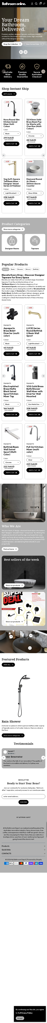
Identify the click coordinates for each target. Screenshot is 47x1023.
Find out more (9, 549)
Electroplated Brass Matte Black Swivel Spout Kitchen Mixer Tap (11, 391)
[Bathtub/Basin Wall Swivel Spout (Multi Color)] (12, 433)
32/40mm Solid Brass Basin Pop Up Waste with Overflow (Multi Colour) (34, 124)
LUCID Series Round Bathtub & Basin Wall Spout (34, 332)
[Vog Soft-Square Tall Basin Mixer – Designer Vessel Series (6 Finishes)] (12, 168)
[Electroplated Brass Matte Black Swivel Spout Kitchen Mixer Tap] (12, 372)
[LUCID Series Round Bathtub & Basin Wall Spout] (34, 314)
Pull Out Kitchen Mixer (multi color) (34, 449)
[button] (25, 52)
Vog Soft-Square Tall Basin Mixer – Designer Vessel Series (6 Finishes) (12, 182)
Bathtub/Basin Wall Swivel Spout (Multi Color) (11, 451)
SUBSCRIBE (23, 802)
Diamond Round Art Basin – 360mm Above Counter (34, 182)
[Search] (36, 4)
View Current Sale (32, 44)
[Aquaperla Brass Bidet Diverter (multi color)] (12, 314)
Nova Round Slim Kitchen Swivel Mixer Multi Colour (12, 123)
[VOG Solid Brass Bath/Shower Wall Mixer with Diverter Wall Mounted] (34, 372)
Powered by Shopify (34, 860)
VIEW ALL (7, 665)
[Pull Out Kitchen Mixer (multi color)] (34, 433)
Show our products (13, 585)
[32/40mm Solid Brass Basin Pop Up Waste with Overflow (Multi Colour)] (34, 109)
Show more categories (12, 229)
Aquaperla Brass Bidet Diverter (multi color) (11, 332)
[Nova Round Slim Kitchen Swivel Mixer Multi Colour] (12, 109)
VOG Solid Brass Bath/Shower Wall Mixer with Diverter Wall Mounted (34, 391)
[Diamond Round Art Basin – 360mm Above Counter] (34, 168)
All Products (8, 94)
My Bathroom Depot (18, 860)
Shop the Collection (11, 44)
